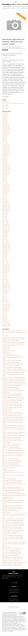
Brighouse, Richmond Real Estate (10, 340)
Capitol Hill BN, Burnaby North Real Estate (12, 364)
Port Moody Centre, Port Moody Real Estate (13, 490)
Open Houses (5, 106)
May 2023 (4, 179)
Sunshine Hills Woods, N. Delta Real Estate (12, 535)
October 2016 (5, 307)
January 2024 (5, 166)
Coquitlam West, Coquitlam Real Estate (12, 395)
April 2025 (4, 141)
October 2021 (5, 209)
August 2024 (5, 154)
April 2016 (4, 317)
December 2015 (6, 324)
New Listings (5, 104)
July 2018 (4, 274)
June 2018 (4, 276)
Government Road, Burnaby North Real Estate (13, 427)
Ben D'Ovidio (5, 335)
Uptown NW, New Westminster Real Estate (12, 538)
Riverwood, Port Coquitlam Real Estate (11, 505)
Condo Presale (5, 392)
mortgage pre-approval (8, 470)
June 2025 (4, 138)
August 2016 (5, 311)
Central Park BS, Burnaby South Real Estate (13, 372)
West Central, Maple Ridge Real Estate (11, 552)
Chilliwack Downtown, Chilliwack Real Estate (13, 377)
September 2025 (6, 133)
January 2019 (5, 264)
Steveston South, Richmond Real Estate (12, 527)
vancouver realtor (6, 547)
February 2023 (6, 184)
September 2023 (6, 173)
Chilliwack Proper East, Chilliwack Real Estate (13, 382)
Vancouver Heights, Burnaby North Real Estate (13, 542)
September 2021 (6, 211)
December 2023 (6, 167)
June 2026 (4, 118)
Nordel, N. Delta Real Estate (9, 478)
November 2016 (6, 306)
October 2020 (5, 229)
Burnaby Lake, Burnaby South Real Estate (12, 344)
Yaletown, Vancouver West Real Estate (11, 565)
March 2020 (5, 241)
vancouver (4, 540)
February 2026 (6, 124)
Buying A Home (6, 352)
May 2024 (4, 159)
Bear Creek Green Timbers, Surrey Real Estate (13, 332)
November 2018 (6, 267)
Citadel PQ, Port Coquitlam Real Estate (11, 385)
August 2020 (5, 232)
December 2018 (6, 266)
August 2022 (5, 192)
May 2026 (4, 119)
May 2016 (4, 316)
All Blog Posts (5, 101)
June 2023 (4, 177)
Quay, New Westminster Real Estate (11, 492)
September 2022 (6, 191)
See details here (6, 57)
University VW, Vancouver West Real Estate (12, 537)
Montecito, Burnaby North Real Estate (11, 465)
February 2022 (6, 202)
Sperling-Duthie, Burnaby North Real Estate (13, 525)
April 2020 (4, 239)
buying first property (7, 354)
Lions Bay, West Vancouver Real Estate (11, 449)
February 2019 (5, 262)
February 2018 (5, 282)
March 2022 (5, 201)
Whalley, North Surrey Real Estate (10, 560)
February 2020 (6, 242)
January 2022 (5, 204)
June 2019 (4, 256)
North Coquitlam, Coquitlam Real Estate (12, 480)
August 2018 (5, 272)
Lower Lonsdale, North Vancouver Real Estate (13, 450)
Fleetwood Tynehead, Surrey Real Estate (12, 412)
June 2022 (4, 196)
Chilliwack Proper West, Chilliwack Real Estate (13, 384)
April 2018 (4, 279)
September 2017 (6, 291)
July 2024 (4, 156)
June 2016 (4, 314)
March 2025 (5, 143)
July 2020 (4, 234)
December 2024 (6, 148)
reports (4, 503)
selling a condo (6, 512)
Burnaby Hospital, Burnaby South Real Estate (13, 342)
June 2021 (4, 216)
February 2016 (5, 321)
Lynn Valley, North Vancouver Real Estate (12, 452)
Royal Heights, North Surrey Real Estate (12, 507)
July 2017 (4, 294)
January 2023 (5, 186)
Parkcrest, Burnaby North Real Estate (11, 487)
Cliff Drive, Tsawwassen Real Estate (11, 389)
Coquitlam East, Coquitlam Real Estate (12, 394)
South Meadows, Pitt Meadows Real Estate (12, 520)
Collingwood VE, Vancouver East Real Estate (13, 390)
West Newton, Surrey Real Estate (10, 555)
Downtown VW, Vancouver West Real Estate (13, 399)
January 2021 (5, 224)
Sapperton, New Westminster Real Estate (12, 508)
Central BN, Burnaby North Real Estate (11, 367)
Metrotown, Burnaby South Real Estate (12, 462)
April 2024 (4, 161)
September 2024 (6, 153)
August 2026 (5, 114)
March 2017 (5, 299)
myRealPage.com (16, 606)
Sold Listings (5, 108)
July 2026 (4, 116)
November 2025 (6, 129)
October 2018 (5, 269)
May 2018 (4, 277)
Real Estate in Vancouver (8, 497)
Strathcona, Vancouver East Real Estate (12, 528)
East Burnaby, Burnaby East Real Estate (12, 400)
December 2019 (6, 246)
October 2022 (5, 189)
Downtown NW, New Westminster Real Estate (13, 397)
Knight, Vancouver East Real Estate (11, 445)
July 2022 (4, 194)
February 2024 (6, 164)
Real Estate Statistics (7, 498)
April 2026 (4, 121)
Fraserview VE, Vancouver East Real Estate (12, 419)
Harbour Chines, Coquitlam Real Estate (12, 434)
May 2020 (4, 237)
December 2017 (6, 286)
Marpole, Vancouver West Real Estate (11, 460)
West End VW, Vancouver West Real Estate (12, 553)
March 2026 (5, 123)
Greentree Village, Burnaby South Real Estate (13, 432)
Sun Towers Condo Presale (9, 533)
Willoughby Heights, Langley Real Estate (12, 563)
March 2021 (5, 221)
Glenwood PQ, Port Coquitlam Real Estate (12, 425)
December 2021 (6, 206)
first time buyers (6, 410)
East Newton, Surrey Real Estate (10, 402)
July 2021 (4, 214)
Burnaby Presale (6, 347)
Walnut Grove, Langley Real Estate (10, 550)
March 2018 (5, 281)
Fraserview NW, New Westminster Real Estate (13, 417)
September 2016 (6, 309)
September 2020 (6, 231)
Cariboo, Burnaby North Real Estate (11, 365)
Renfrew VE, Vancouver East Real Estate (12, 502)
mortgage (4, 469)
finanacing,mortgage (7, 409)
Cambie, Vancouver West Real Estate (11, 355)
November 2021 (6, 207)
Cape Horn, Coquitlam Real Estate (10, 362)
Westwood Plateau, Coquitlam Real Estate (12, 558)
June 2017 (4, 296)
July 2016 (4, 312)
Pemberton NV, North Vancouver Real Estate (13, 488)
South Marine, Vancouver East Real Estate (12, 518)
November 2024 (6, 149)
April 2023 (4, 181)
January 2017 (5, 302)
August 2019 (5, 252)
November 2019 (6, 247)
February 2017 (5, 301)
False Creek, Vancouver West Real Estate (12, 407)
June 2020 (5, 236)
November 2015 (6, 326)
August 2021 (5, 212)
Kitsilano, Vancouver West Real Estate (11, 444)
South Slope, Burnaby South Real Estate (12, 522)
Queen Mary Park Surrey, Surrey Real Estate (13, 493)
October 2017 (5, 289)
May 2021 (4, 217)
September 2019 (6, 251)
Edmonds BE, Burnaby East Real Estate (12, 404)
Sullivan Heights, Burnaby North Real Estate (13, 530)
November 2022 (6, 187)
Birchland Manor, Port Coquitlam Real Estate (13, 337)
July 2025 (4, 136)
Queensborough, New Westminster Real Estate (14, 495)
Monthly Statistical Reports (9, 467)
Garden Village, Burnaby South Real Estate (12, 420)
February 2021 (5, 222)
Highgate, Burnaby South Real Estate (11, 439)
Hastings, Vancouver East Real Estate (11, 437)
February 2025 (6, 144)
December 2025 (6, 128)
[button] (11, 582)
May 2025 (4, 139)
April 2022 (4, 199)
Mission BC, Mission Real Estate (10, 464)
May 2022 (4, 197)
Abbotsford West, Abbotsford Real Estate (12, 330)
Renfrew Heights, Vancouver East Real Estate (13, 500)
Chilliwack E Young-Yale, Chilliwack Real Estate (14, 379)
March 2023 (5, 182)
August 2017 (5, 292)
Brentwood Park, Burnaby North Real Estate (16, 48)
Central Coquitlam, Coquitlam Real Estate (12, 369)
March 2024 (5, 162)
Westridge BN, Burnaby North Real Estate (12, 557)
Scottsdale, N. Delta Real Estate (10, 510)
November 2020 (6, 227)
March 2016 (5, 319)
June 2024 (5, 157)
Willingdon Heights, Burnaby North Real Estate (13, 562)
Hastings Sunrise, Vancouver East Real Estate (13, 435)
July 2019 (4, 254)
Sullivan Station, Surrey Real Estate (11, 532)
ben (3, 334)
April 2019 (4, 259)
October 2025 (5, 131)
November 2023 (6, 169)
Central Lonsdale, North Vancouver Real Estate (14, 370)
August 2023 (5, 174)
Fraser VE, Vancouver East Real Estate (11, 415)
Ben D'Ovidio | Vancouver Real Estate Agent (13, 103)
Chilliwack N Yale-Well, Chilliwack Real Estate (13, 380)
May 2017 (4, 297)
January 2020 (5, 244)
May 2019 (4, 257)
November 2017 (6, 287)
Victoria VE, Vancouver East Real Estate (12, 548)
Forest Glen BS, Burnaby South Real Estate (13, 414)
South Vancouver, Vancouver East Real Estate (13, 523)
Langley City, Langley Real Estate (10, 447)
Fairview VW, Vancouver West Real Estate (12, 405)
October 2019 (5, 249)
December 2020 (6, 226)
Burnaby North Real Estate (8, 345)
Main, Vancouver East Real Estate (10, 459)
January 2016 (5, 322)
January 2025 (5, 146)
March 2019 (5, 261)
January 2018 (5, 284)
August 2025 (5, 134)
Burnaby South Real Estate (9, 350)
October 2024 (5, 151)
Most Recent (5, 113)
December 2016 (6, 304)
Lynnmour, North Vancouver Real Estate (12, 453)
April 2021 (4, 219)
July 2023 (4, 176)
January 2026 (5, 126)
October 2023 (5, 171)
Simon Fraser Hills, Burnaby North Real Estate (13, 513)
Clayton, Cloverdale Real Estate (10, 387)
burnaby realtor (6, 349)
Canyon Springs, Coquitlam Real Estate (12, 360)
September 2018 (6, 271)
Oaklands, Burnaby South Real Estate (11, 482)
